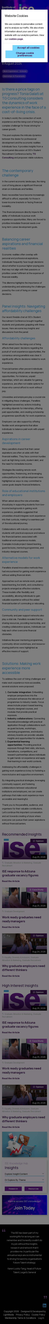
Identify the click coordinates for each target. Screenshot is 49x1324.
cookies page (16, 39)
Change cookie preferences (25, 54)
